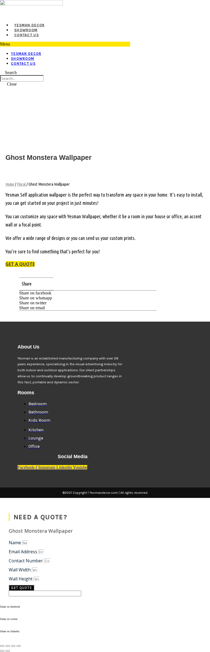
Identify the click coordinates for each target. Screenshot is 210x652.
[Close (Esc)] (18, 646)
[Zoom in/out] (2, 646)
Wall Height (21, 579)
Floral (21, 184)
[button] (65, 44)
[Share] (13, 646)
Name (15, 543)
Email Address (23, 552)
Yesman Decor (29, 25)
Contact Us (26, 35)
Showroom (25, 30)
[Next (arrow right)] (7, 651)
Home (9, 184)
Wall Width (20, 570)
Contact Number (26, 561)
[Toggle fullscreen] (7, 646)
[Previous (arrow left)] (2, 651)
